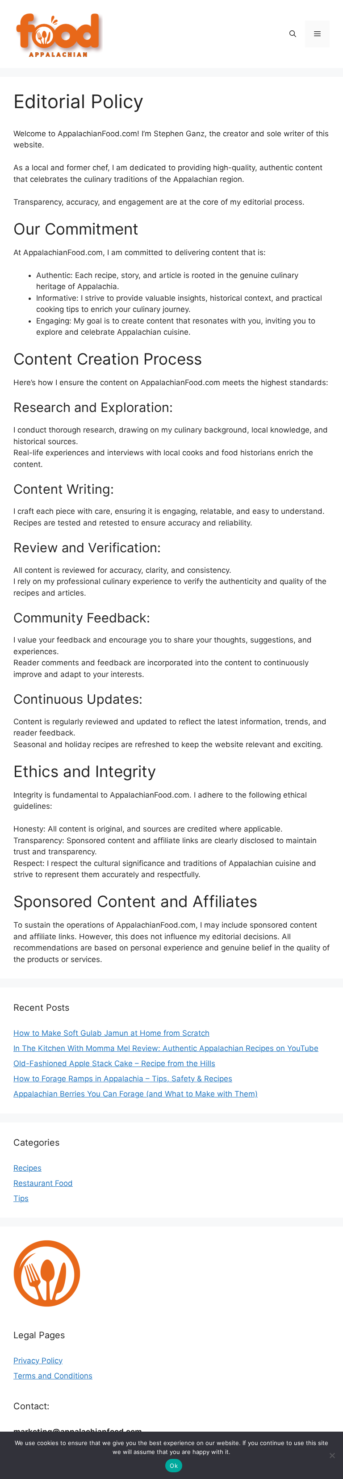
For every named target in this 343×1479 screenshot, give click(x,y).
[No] (331, 1455)
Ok (174, 1465)
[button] (292, 34)
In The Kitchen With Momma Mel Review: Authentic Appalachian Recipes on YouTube (165, 1048)
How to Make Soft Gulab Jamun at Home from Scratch (111, 1033)
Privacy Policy (38, 1360)
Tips (21, 1198)
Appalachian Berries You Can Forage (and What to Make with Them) (135, 1093)
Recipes (27, 1168)
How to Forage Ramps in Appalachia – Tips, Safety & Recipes (122, 1078)
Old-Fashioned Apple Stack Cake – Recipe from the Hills (114, 1063)
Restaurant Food (43, 1183)
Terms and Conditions (52, 1375)
